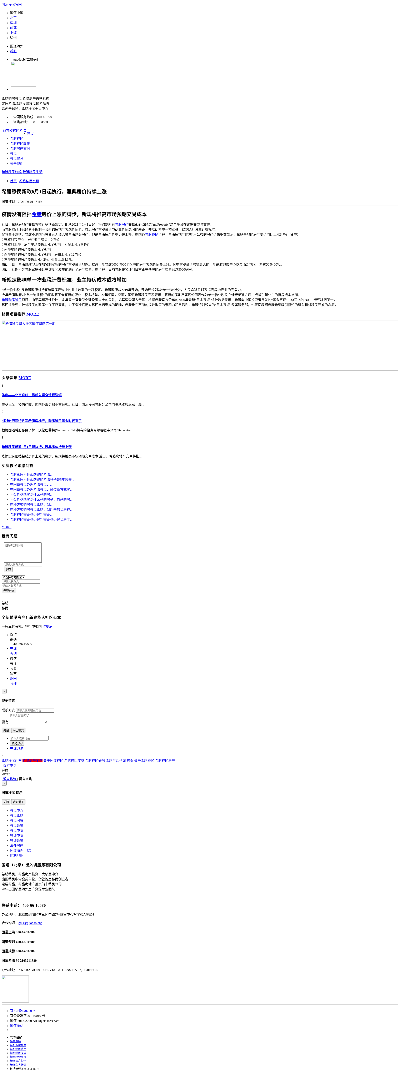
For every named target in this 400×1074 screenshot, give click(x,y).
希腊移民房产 (165, 760)
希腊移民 (16, 138)
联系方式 (8, 710)
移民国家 (16, 820)
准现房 (47, 626)
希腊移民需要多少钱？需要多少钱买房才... (41, 519)
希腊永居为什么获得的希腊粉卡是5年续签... (42, 479)
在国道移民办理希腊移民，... (31, 484)
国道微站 (16, 1026)
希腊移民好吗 (12, 172)
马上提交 (18, 730)
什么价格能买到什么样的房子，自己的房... (41, 499)
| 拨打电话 (9, 765)
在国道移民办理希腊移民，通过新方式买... (41, 489)
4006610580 (45, 117)
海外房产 (16, 845)
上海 (13, 33)
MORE (32, 314)
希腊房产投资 (18, 1061)
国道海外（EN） (22, 850)
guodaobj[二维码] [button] (24, 59)
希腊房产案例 (20, 148)
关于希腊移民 (144, 760)
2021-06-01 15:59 (30, 202)
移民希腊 (16, 815)
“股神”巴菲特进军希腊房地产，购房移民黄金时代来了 (42, 421)
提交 (8, 569)
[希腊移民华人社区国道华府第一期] (200, 369)
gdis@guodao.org (30, 923)
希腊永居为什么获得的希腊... (31, 474)
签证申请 (16, 835)
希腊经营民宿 (18, 1057)
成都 (13, 28)
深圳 (13, 23)
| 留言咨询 (9, 779)
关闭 (6, 730)
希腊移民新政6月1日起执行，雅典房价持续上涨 (37, 447)
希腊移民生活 (32, 172)
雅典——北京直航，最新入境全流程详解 (32, 395)
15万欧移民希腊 (14, 130)
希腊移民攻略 (74, 760)
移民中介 (16, 810)
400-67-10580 (25, 951)
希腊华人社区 (18, 1065)
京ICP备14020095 (22, 1011)
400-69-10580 (25, 932)
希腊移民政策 (20, 143)
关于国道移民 (53, 760)
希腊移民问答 (12, 760)
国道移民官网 (12, 4)
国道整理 (9, 202)
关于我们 (16, 163)
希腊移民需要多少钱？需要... (31, 514)
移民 (13, 153)
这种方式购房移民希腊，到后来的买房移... (41, 509)
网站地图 (16, 855)
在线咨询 (16, 748)
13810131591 (39, 122)
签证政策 (16, 840)
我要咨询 (8, 590)
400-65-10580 (25, 942)
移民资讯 (16, 158)
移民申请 (16, 830)
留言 (5, 722)
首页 (30, 133)
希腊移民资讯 (29, 181)
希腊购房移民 (18, 1045)
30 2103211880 (26, 960)
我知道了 (18, 802)
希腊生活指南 (116, 760)
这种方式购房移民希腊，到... (31, 504)
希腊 (13, 51)
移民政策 (16, 825)
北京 (13, 18)
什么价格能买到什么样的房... (31, 494)
